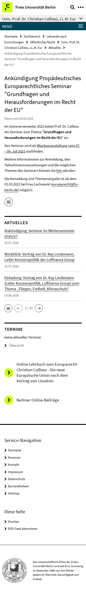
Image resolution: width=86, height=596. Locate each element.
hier (59, 170)
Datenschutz (16, 479)
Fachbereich (32, 36)
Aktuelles (55, 47)
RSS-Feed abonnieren (22, 528)
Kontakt (13, 464)
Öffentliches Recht (42, 42)
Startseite (11, 36)
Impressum (15, 472)
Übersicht (16, 345)
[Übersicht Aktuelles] (8, 202)
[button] (8, 308)
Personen (14, 457)
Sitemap (13, 493)
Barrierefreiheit (18, 486)
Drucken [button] (13, 521)
